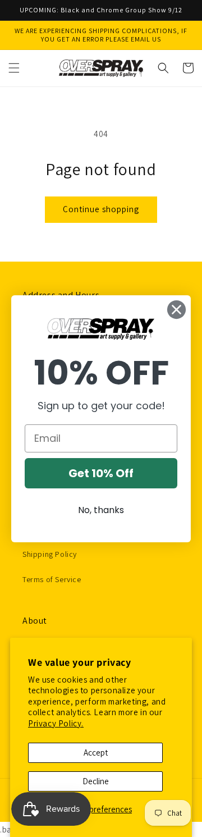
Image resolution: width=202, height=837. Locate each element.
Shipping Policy (49, 554)
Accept (96, 752)
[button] (14, 68)
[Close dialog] (176, 309)
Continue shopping (101, 209)
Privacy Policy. (56, 723)
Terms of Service (51, 579)
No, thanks (101, 510)
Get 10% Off (101, 473)
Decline (95, 781)
